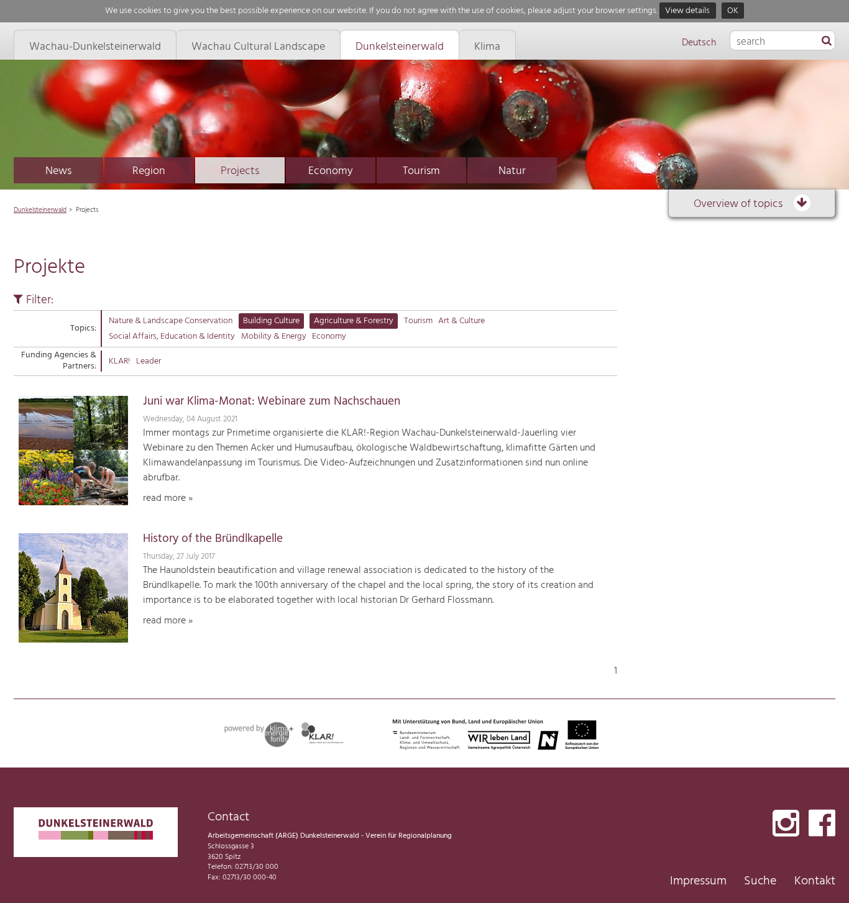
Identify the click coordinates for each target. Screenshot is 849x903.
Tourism (421, 171)
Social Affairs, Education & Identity (172, 336)
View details (687, 11)
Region (148, 171)
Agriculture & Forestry (353, 321)
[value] (827, 42)
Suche (760, 881)
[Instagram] (786, 824)
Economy (330, 171)
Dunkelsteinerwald (40, 210)
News (58, 171)
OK (732, 11)
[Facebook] (822, 824)
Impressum (698, 881)
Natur (512, 171)
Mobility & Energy (273, 336)
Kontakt (814, 881)
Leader (148, 361)
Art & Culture (461, 321)
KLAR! (119, 361)
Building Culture (271, 321)
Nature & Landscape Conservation (170, 321)
